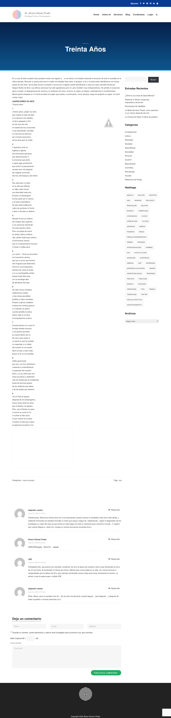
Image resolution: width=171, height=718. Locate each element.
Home (96, 14)
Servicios (118, 14)
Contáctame (139, 14)
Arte (120, 480)
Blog (128, 14)
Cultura (24, 480)
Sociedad (31, 480)
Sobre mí (106, 14)
